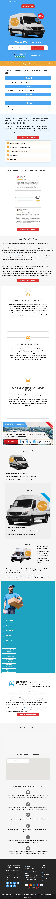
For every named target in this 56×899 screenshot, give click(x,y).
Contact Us (46, 880)
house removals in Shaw (15, 255)
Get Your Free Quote (28, 137)
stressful (23, 707)
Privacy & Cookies (46, 877)
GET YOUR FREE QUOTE (28, 280)
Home (45, 870)
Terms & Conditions (46, 873)
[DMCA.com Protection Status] (28, 898)
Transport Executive (34, 681)
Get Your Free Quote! (28, 6)
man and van (50, 248)
